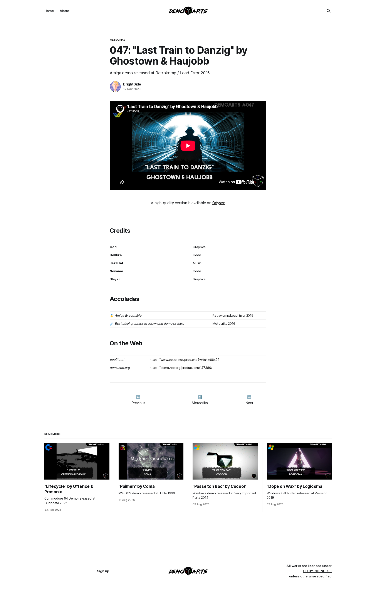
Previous (138, 403)
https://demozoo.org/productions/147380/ (181, 368)
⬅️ (138, 397)
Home (49, 11)
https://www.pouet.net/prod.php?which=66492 (184, 360)
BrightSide (132, 84)
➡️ (249, 397)
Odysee (218, 203)
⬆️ (200, 397)
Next (249, 403)
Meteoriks (117, 39)
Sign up (103, 571)
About (64, 11)
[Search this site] (328, 10)
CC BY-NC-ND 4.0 (317, 571)
